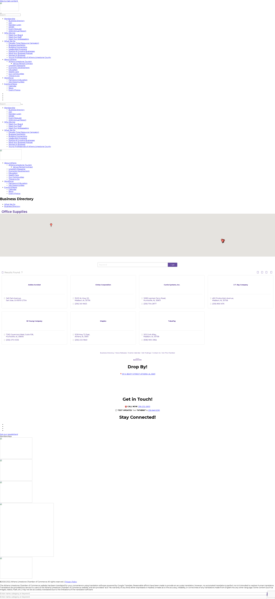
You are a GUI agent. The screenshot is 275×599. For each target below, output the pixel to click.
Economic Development (19, 68)
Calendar (12, 86)
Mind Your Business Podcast (21, 53)
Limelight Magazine (17, 66)
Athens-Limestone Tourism (20, 62)
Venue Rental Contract (23, 64)
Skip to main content (9, 1)
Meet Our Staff (15, 37)
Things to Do (14, 76)
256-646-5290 (154, 410)
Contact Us (156, 353)
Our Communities (16, 74)
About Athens (10, 59)
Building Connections (18, 47)
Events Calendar (134, 353)
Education (13, 70)
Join (10, 23)
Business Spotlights (17, 45)
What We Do (9, 41)
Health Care (14, 72)
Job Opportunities (16, 82)
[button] (222, 241)
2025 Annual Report (17, 31)
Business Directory (16, 21)
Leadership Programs (18, 49)
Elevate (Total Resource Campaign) (24, 43)
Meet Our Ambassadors (19, 39)
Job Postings (146, 353)
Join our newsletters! (9, 434)
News (11, 88)
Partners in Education (18, 80)
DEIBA (11, 27)
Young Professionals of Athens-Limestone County (30, 57)
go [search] (173, 265)
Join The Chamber (168, 353)
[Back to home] (9, 11)
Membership (9, 19)
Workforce (9, 78)
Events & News (10, 84)
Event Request (15, 29)
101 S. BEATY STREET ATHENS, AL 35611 (138, 374)
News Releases (121, 353)
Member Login (15, 25)
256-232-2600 (144, 407)
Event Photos (14, 90)
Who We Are (9, 33)
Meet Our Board (16, 35)
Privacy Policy (71, 582)
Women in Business (17, 55)
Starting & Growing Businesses (22, 51)
